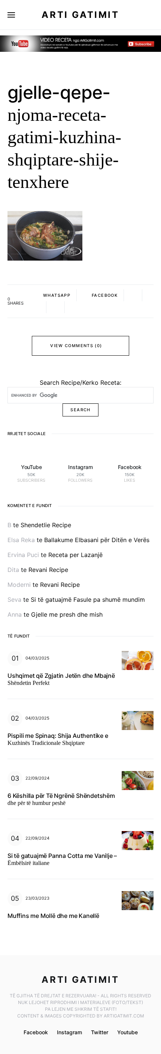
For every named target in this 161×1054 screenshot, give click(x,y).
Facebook (36, 1032)
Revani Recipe (48, 569)
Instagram (69, 1032)
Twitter (99, 1032)
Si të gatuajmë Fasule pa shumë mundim (88, 599)
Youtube (127, 1032)
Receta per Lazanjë (75, 555)
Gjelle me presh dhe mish (67, 614)
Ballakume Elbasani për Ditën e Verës (96, 540)
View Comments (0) (76, 345)
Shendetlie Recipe (46, 525)
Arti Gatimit (80, 14)
